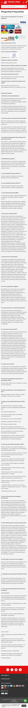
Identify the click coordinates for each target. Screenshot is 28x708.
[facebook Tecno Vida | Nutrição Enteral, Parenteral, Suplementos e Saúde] (11, 669)
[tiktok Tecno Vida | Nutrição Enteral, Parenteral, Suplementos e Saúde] (20, 669)
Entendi (23, 705)
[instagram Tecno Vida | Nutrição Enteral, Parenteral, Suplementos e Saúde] (7, 669)
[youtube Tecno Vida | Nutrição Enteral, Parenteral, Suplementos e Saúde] (16, 669)
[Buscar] (25, 6)
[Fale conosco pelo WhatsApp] (25, 700)
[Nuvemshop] (14, 702)
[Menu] (2, 2)
